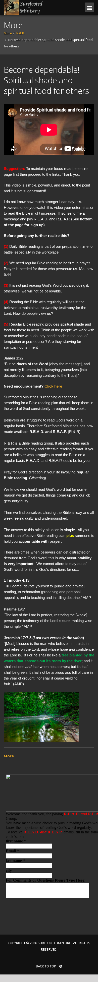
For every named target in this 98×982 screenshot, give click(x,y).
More (8, 33)
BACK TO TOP (46, 966)
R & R (20, 33)
